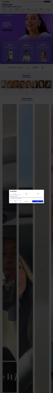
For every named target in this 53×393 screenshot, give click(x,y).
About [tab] (38, 193)
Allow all (38, 201)
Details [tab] (26, 193)
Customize (26, 201)
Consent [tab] (15, 193)
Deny (15, 201)
